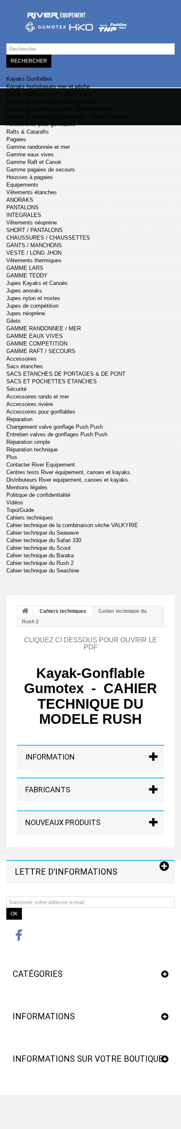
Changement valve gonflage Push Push (54, 427)
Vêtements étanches (31, 192)
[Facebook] (18, 935)
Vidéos (14, 502)
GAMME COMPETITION (36, 343)
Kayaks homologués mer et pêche (48, 86)
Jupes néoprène (25, 313)
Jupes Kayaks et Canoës (37, 283)
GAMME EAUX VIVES (34, 336)
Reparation (19, 419)
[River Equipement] (90, 25)
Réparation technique (32, 449)
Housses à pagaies (29, 177)
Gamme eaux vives (30, 154)
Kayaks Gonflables (29, 79)
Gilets (13, 321)
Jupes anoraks (24, 291)
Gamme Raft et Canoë (33, 162)
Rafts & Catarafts (27, 132)
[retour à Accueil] (25, 612)
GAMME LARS (24, 268)
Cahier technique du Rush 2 (40, 563)
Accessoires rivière (29, 404)
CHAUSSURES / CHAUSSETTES (48, 238)
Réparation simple (28, 442)
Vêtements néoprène (31, 222)
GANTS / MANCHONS (34, 245)
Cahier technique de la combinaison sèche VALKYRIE (72, 525)
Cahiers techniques (29, 517)
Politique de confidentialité (38, 495)
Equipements (22, 185)
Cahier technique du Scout (38, 548)
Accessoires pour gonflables (40, 124)
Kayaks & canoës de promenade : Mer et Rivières (67, 116)
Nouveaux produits (63, 822)
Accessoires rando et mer (37, 396)
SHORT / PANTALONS (34, 230)
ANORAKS (19, 200)
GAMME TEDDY (27, 275)
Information (50, 756)
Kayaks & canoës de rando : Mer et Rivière (59, 109)
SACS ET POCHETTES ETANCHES (51, 381)
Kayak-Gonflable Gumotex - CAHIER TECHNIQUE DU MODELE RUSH (90, 696)
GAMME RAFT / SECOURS (40, 351)
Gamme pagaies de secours (40, 169)
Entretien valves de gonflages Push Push (56, 434)
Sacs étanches (24, 366)
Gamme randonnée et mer (38, 147)
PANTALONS (22, 207)
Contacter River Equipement (40, 465)
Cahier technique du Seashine (42, 570)
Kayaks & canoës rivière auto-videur (50, 101)
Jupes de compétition (32, 306)
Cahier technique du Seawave (42, 533)
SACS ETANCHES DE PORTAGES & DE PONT (65, 374)
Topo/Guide (20, 510)
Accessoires (21, 359)
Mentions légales (27, 487)
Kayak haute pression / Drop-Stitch (49, 94)
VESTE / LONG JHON (33, 253)
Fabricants (47, 789)
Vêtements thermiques (33, 260)
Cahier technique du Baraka (40, 555)
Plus (11, 457)
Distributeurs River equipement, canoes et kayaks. (68, 480)
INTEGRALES (23, 215)
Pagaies (16, 139)
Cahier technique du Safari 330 (43, 540)
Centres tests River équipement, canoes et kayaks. (69, 472)
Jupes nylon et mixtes (33, 298)
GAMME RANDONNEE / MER (43, 328)
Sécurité (16, 389)
